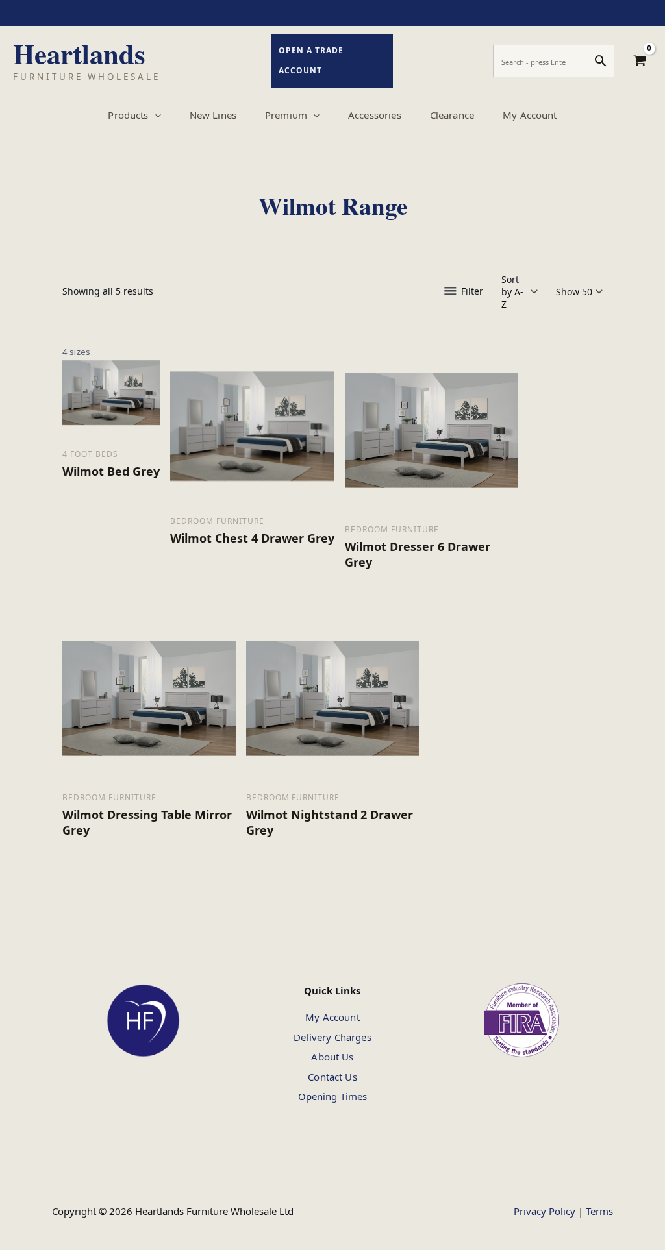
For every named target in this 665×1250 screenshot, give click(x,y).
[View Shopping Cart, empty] (639, 61)
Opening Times (333, 1096)
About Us (332, 1056)
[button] (155, 115)
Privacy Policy (544, 1211)
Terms (599, 1211)
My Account (332, 1017)
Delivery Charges (332, 1037)
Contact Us (332, 1076)
